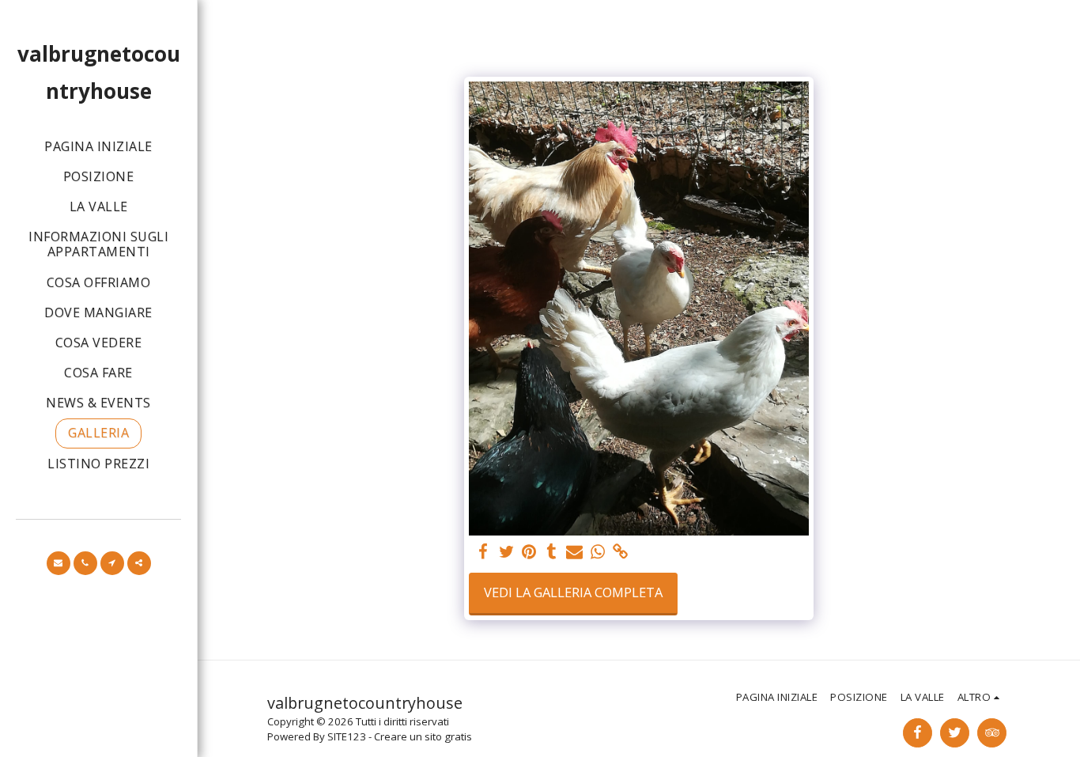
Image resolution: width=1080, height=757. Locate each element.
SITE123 (346, 736)
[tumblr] (552, 552)
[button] (58, 563)
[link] (620, 552)
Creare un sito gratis (423, 736)
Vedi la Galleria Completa (573, 592)
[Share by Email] (574, 552)
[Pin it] (529, 552)
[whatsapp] (597, 552)
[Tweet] (506, 552)
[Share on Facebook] (483, 552)
